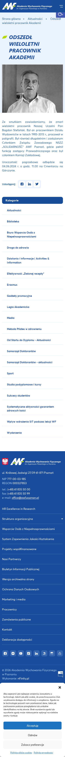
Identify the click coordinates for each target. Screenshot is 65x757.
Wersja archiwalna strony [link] (18, 579)
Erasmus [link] (12, 284)
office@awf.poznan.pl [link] (25, 497)
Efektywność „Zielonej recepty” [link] (25, 273)
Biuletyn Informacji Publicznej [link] (20, 569)
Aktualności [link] (35, 18)
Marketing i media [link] (13, 599)
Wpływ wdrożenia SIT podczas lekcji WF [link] (31, 421)
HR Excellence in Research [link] (18, 509)
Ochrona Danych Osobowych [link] (20, 589)
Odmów (32, 735)
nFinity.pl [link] (23, 678)
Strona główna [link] (11, 18)
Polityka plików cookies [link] (21, 752)
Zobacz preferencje (32, 744)
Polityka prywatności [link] (43, 752)
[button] (60, 687)
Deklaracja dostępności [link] (17, 639)
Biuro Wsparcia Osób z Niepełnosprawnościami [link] (21, 234)
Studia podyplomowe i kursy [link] (24, 384)
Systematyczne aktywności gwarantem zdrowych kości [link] (30, 408)
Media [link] (10, 318)
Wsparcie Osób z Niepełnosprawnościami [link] (28, 529)
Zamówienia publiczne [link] (16, 619)
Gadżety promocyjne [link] (19, 295)
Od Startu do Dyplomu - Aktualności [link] (29, 340)
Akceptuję (32, 725)
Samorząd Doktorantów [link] (21, 351)
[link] (60, 13)
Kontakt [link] (7, 629)
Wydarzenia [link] (14, 432)
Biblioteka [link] (13, 221)
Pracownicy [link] (9, 609)
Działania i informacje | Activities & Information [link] (28, 260)
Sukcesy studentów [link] (18, 395)
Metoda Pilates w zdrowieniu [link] (24, 329)
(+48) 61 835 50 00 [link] (18, 489)
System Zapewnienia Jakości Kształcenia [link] (28, 539)
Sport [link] (10, 373)
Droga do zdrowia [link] (18, 247)
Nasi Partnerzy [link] (11, 559)
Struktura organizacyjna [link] (17, 519)
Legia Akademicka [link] (18, 307)
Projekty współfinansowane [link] (19, 549)
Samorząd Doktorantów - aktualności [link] (29, 362)
